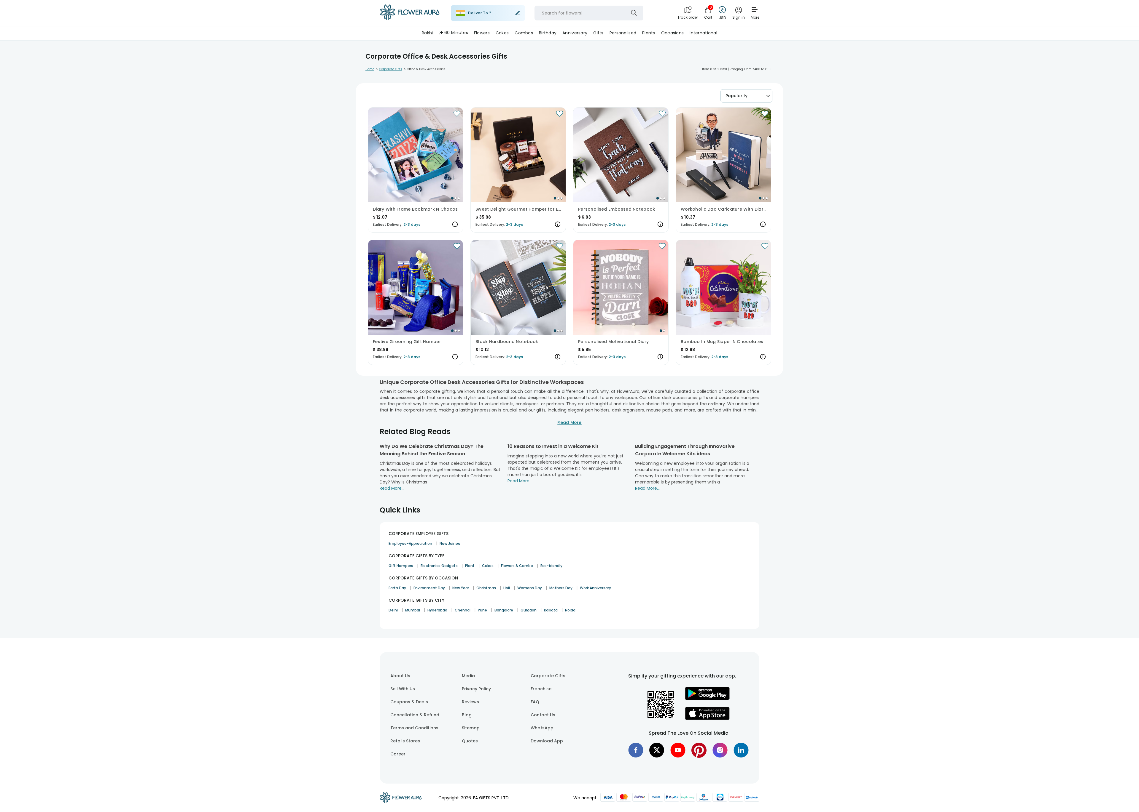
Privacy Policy (476, 689)
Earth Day (397, 587)
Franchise (541, 689)
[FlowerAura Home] (410, 13)
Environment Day (429, 587)
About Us (400, 676)
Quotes (470, 741)
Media (468, 676)
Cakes (488, 565)
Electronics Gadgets (439, 565)
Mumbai (412, 610)
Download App (547, 741)
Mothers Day (560, 587)
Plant (470, 565)
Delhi (393, 610)
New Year (460, 587)
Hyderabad (437, 610)
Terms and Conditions (414, 728)
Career (397, 754)
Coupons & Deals (409, 702)
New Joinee (450, 543)
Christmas (486, 587)
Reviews (470, 702)
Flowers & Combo (517, 565)
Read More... (392, 488)
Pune (482, 610)
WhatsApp (542, 728)
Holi (506, 587)
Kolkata (551, 610)
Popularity (736, 96)
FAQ (535, 702)
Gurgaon (529, 610)
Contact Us (543, 715)
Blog (467, 715)
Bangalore (503, 610)
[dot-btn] (452, 198)
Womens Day (529, 587)
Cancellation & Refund (414, 715)
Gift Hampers (401, 565)
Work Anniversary (595, 587)
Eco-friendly (551, 565)
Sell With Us (402, 689)
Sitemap (471, 728)
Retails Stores (405, 741)
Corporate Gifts (548, 676)
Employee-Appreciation (410, 543)
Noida (570, 610)
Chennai (462, 610)
